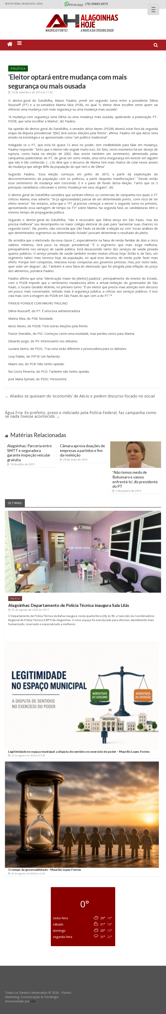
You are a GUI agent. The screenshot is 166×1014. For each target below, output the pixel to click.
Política (18, 68)
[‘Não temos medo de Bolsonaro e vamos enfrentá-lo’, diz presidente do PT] (135, 443)
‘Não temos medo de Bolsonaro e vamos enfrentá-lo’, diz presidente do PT (135, 479)
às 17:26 (32, 92)
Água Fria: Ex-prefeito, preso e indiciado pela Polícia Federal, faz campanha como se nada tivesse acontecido (80, 414)
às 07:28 (28, 755)
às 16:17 (30, 610)
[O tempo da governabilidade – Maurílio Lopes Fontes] (82, 763)
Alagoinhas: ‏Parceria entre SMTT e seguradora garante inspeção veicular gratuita (29, 452)
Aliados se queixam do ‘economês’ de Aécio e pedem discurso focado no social (80, 396)
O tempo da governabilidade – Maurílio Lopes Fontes (44, 869)
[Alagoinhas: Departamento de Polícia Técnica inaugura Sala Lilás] (83, 512)
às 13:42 (28, 873)
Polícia (15, 598)
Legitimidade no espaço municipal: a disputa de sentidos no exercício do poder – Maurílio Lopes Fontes (79, 751)
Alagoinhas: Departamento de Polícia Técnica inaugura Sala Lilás (68, 605)
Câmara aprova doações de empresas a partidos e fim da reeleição (82, 450)
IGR (32, 1001)
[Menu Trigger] (153, 9)
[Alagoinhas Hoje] (83, 12)
